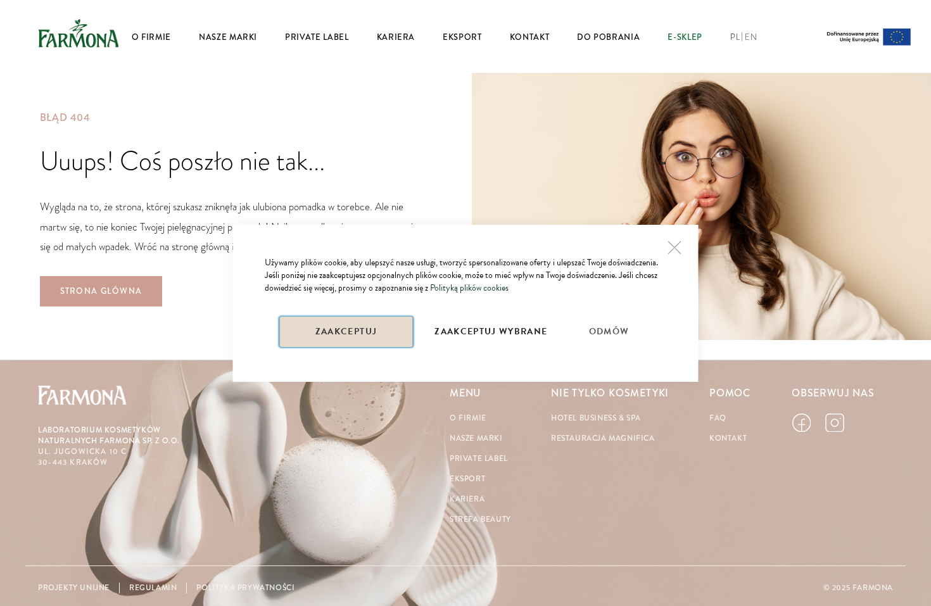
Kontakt (728, 438)
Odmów (609, 331)
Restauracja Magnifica (603, 438)
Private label (479, 458)
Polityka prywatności (245, 588)
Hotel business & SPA (596, 418)
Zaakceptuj (346, 331)
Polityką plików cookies (469, 287)
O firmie (468, 418)
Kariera (467, 499)
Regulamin (153, 588)
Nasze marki (476, 438)
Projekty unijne (74, 588)
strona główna (101, 291)
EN (751, 37)
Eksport (467, 479)
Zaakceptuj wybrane (490, 331)
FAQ (717, 418)
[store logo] (78, 33)
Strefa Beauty (480, 519)
